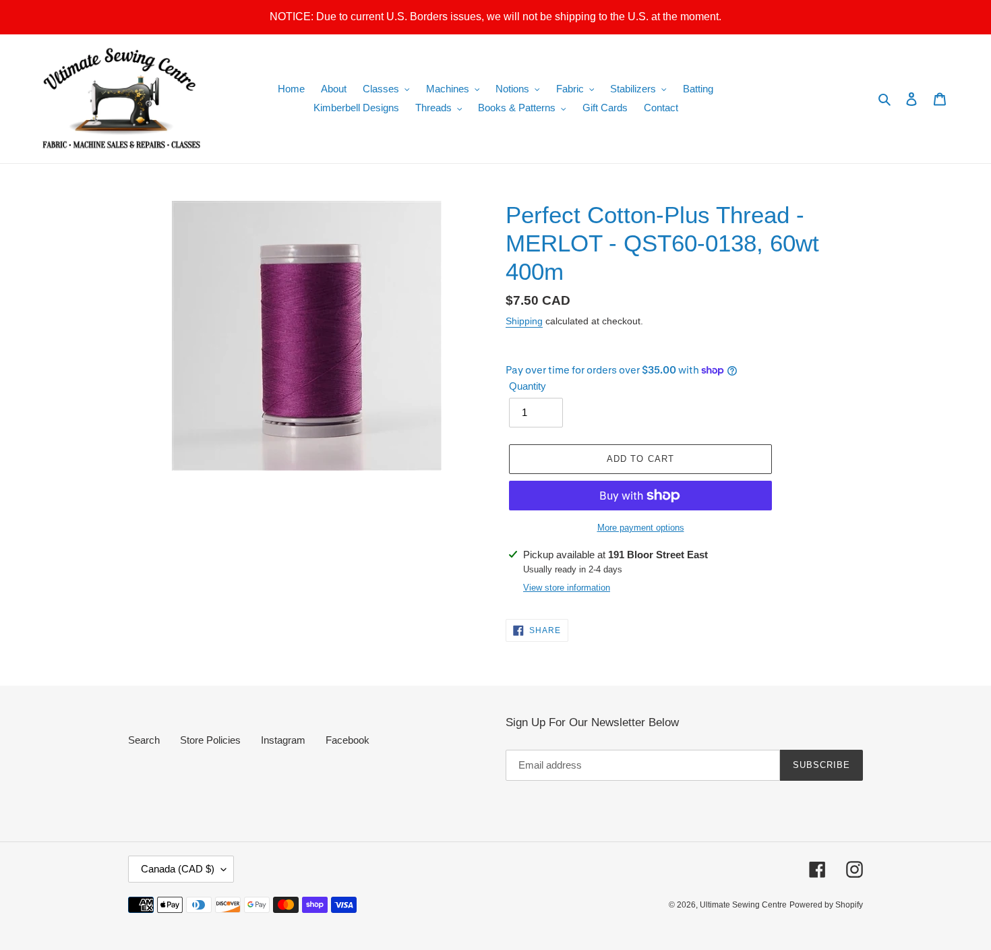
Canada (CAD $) (177, 868)
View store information (566, 588)
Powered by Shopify (826, 905)
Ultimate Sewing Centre (743, 905)
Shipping (524, 321)
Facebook (347, 740)
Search (144, 740)
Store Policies (210, 740)
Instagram (283, 740)
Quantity (527, 386)
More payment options (640, 528)
